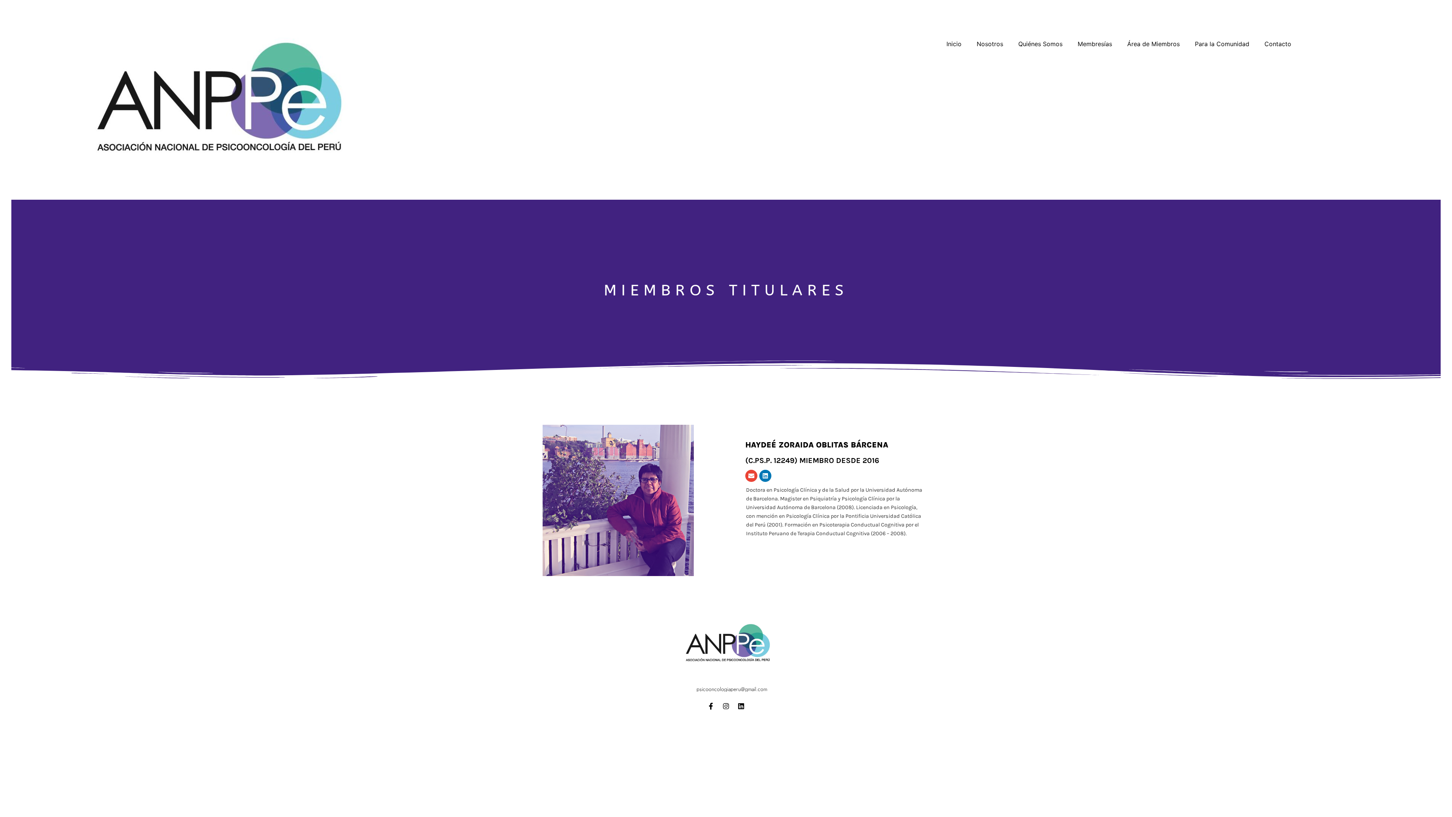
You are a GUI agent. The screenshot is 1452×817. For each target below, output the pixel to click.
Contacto (1277, 44)
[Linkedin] (765, 476)
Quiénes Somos (1040, 44)
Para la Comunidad (1222, 44)
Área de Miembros (1153, 44)
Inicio (954, 44)
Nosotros (990, 44)
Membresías (1095, 44)
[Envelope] (751, 476)
